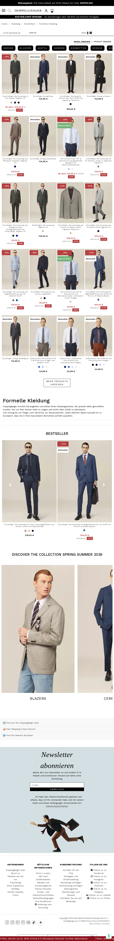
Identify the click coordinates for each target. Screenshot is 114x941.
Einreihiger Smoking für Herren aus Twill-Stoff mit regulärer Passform (71, 98)
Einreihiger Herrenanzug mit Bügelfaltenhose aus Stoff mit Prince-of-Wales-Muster (98, 294)
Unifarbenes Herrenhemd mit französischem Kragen (99, 359)
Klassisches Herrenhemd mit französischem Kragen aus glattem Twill (43, 360)
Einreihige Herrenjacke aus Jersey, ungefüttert (43, 293)
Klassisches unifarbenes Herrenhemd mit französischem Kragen (71, 360)
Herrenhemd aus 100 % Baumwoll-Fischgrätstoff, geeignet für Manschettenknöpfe (71, 162)
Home (4, 24)
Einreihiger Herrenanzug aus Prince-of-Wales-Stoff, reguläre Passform (71, 227)
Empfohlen (29, 24)
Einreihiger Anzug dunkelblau (43, 159)
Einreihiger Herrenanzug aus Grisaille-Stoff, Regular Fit (98, 226)
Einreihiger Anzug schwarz (99, 96)
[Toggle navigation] (3, 10)
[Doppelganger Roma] (28, 10)
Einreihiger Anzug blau (43, 96)
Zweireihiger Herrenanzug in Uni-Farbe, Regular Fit (15, 97)
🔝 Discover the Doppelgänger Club (21, 723)
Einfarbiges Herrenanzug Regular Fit (43, 226)
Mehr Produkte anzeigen (57, 383)
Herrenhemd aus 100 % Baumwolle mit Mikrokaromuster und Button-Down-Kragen (71, 295)
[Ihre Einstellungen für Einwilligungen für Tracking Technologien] (109, 936)
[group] (8, 48)
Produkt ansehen (102, 42)
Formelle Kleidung (48, 24)
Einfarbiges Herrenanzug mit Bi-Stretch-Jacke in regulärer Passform (98, 161)
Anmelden (57, 789)
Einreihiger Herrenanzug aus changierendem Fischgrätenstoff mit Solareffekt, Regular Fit (15, 228)
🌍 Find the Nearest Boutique (18, 735)
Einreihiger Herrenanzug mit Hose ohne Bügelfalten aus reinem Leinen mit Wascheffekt (29, 525)
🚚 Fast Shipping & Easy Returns (19, 729)
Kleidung (15, 24)
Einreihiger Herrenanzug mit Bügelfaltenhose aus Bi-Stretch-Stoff (15, 294)
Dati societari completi (99, 924)
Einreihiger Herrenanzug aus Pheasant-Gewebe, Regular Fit (15, 161)
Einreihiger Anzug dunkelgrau (15, 358)
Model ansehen (82, 42)
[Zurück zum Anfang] (40, 922)
